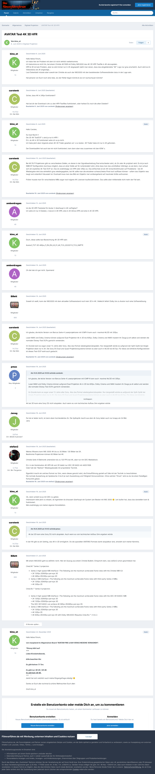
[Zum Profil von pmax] (14, 375)
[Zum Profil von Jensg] (14, 421)
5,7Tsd (15, 468)
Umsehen (39, 13)
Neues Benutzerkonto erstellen (42, 725)
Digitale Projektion (30, 44)
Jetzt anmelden (112, 725)
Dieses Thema (140, 13)
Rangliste (50, 13)
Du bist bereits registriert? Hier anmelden (115, 5)
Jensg (14, 413)
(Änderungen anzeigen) (64, 106)
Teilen (130, 43)
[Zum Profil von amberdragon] (14, 211)
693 (15, 318)
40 (15, 224)
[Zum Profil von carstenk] (14, 99)
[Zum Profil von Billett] (14, 304)
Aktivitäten (27, 13)
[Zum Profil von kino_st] (7, 42)
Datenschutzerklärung (132, 767)
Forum (6, 13)
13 (15, 75)
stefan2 (14, 446)
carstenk (14, 90)
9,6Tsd (15, 434)
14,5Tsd (15, 112)
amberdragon (13, 203)
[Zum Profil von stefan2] (14, 455)
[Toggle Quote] (29, 373)
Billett (14, 296)
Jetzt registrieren (144, 5)
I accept (88, 737)
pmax (14, 366)
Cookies (76, 769)
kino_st (18, 41)
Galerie (16, 13)
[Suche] (150, 13)
